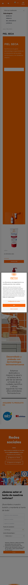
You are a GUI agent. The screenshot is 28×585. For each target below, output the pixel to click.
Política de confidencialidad (8, 297)
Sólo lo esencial (14, 308)
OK (14, 305)
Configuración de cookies (14, 301)
